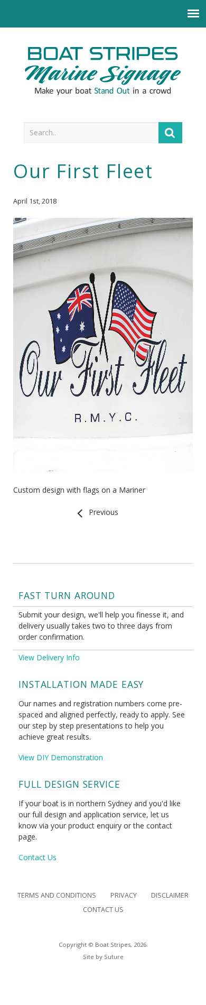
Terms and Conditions (56, 895)
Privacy (123, 895)
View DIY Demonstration (60, 757)
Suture (114, 957)
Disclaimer (170, 895)
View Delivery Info (49, 657)
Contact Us (37, 857)
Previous (101, 512)
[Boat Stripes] (103, 71)
